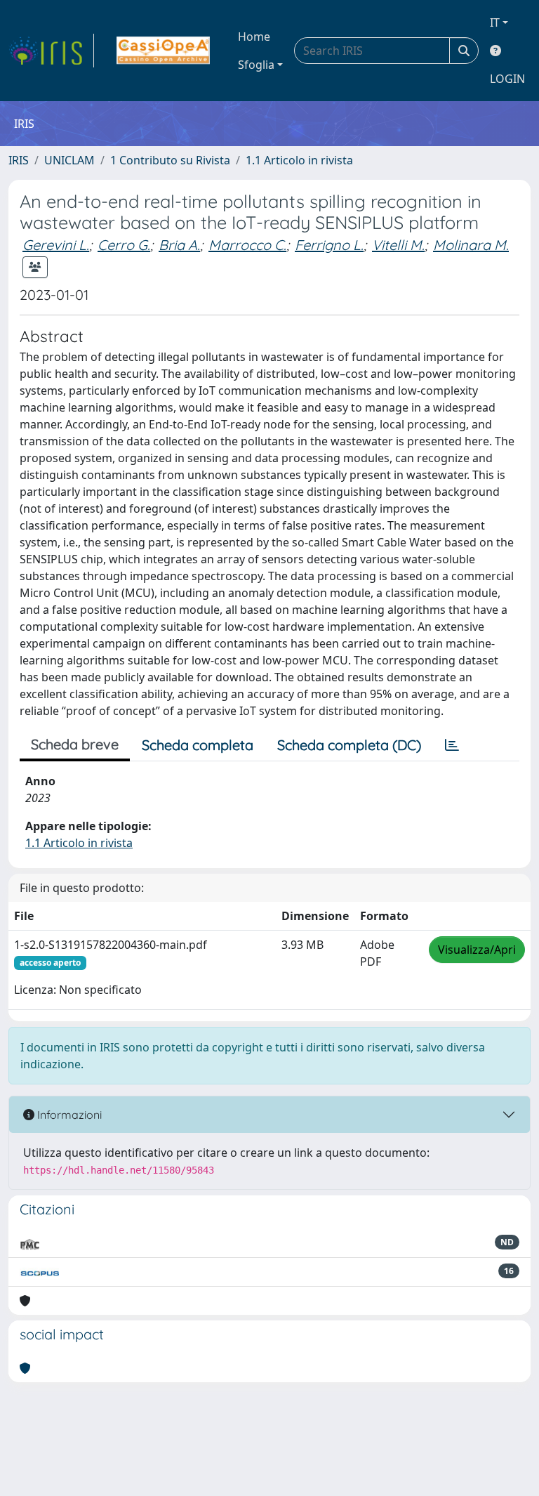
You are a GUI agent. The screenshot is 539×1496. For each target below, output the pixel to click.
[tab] (452, 745)
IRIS (18, 160)
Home (254, 36)
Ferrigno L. (329, 245)
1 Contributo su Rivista (170, 160)
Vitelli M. (398, 245)
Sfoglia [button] (256, 64)
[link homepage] (51, 50)
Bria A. (179, 245)
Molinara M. (471, 245)
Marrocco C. (247, 245)
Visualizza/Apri (477, 949)
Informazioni (68, 1115)
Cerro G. (124, 245)
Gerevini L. (55, 245)
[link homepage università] (163, 50)
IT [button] (495, 22)
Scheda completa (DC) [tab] (349, 745)
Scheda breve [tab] (75, 744)
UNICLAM (69, 160)
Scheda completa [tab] (197, 745)
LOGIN (507, 78)
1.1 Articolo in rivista (299, 160)
